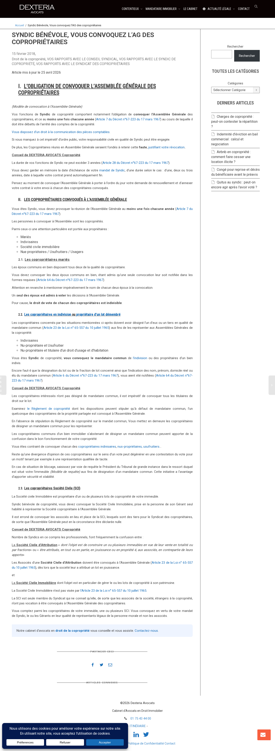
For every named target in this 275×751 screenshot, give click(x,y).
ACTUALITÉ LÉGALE (219, 9)
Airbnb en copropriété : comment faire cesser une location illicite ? (231, 157)
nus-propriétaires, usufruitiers (138, 446)
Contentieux (130, 9)
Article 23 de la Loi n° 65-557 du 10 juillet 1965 (76, 328)
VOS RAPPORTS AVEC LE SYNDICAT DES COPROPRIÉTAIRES (83, 64)
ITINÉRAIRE (138, 726)
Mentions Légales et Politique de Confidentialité (132, 743)
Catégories (235, 83)
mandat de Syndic (112, 170)
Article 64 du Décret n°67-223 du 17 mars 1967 (70, 280)
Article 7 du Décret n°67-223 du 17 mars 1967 (128, 119)
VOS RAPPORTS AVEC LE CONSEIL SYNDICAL (82, 59)
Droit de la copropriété (29, 59)
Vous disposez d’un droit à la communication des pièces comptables (61, 132)
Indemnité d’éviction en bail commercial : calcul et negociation (234, 139)
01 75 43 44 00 (140, 718)
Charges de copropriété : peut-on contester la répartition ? (234, 122)
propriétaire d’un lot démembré (98, 314)
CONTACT (244, 9)
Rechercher (235, 46)
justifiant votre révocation (166, 147)
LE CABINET (190, 9)
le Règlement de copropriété (48, 409)
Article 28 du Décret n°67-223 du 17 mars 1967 (135, 163)
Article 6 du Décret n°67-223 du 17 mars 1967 (85, 375)
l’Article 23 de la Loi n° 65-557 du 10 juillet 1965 (113, 591)
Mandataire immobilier (161, 9)
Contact (170, 743)
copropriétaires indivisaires (97, 446)
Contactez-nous (146, 631)
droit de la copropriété (72, 631)
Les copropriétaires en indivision (47, 314)
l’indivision (140, 358)
